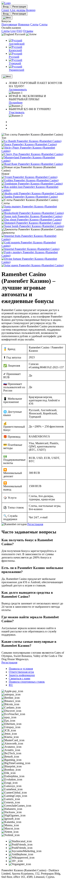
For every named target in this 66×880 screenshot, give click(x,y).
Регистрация (35, 524)
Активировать (18, 89)
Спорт (5, 10)
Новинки (24, 24)
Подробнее (16, 102)
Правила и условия (21, 668)
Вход (6, 6)
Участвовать (16, 112)
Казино (30, 10)
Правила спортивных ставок (27, 681)
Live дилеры (17, 10)
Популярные (9, 24)
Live (13, 31)
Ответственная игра (21, 671)
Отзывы (28, 31)
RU (11, 685)
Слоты (34, 24)
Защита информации (22, 675)
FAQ (19, 31)
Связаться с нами (19, 678)
